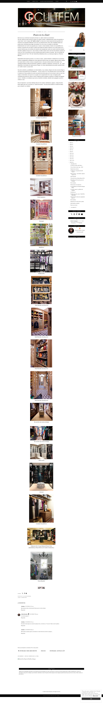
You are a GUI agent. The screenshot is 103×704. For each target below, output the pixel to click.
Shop (57, 1)
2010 (71, 162)
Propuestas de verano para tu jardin (77, 201)
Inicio (43, 651)
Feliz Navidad (73, 176)
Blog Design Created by (51, 695)
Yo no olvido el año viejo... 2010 (77, 167)
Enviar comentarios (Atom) (32, 656)
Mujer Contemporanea (46, 1)
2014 (71, 155)
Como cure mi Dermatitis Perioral (76, 79)
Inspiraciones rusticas (75, 169)
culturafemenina (24, 614)
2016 (71, 151)
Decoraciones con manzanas (76, 184)
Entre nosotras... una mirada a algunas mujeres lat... (78, 174)
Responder (23, 610)
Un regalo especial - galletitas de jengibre (77, 190)
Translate (80, 222)
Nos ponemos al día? (76, 136)
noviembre (73, 207)
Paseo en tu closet (74, 205)
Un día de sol (73, 192)
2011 (71, 160)
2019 (71, 146)
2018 (71, 148)
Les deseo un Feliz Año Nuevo (76, 165)
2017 (71, 149)
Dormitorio (24, 597)
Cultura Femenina (49, 691)
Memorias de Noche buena (77, 107)
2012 (71, 158)
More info (95, 696)
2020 (71, 144)
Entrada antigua (57, 651)
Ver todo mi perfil (80, 232)
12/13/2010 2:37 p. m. (29, 606)
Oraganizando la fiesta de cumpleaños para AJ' (78, 197)
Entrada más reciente (28, 651)
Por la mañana (73, 182)
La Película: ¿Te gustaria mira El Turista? (77, 171)
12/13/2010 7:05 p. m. (34, 614)
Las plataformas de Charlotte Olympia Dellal (78, 187)
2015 (71, 153)
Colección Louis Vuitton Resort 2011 (78, 178)
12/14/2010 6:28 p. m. (29, 629)
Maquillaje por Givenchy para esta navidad (77, 180)
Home (28, 1)
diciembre (73, 163)
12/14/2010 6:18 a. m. (29, 622)
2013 (71, 157)
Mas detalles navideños (75, 203)
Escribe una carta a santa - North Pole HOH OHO (78, 194)
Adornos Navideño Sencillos (77, 68)
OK (91, 699)
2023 (71, 142)
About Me (35, 1)
